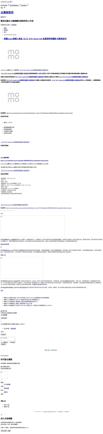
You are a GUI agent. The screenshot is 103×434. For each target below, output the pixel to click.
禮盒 (34, 284)
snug (2, 213)
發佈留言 (3, 344)
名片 (5, 32)
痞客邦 (13, 324)
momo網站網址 (5, 157)
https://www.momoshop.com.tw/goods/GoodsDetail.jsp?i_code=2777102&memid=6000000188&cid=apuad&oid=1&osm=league (39, 113)
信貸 (2, 290)
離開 (9, 430)
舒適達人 (11, 287)
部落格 (6, 30)
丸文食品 (15, 281)
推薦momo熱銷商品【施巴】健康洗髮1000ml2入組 (18, 303)
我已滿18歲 (4, 430)
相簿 (5, 28)
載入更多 (3, 334)
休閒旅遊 (13, 25)
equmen (11, 250)
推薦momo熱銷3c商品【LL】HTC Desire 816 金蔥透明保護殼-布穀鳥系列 (35, 39)
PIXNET (39, 411)
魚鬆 (2, 255)
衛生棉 (5, 287)
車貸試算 (6, 244)
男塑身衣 (21, 250)
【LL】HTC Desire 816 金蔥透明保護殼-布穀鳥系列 (33, 70)
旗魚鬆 (67, 281)
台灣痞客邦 (7, 12)
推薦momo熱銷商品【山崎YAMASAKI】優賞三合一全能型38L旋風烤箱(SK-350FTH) (28, 305)
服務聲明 (67, 411)
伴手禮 (39, 284)
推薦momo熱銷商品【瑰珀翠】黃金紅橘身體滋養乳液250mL (21, 301)
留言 (17, 324)
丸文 (4, 255)
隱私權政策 (60, 411)
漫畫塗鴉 (13, 328)
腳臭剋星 (14, 239)
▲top (2, 331)
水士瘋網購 (4, 315)
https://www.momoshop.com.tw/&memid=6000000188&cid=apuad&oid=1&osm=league (24, 160)
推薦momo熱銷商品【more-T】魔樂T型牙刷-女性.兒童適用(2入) (22, 299)
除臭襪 (5, 239)
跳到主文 (3, 17)
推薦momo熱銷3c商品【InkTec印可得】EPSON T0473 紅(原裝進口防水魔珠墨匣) (26, 297)
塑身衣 (2, 244)
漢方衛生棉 (23, 287)
